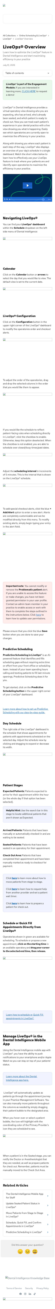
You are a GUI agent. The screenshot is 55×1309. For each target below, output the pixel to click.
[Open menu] (49, 5)
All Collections (9, 35)
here (38, 614)
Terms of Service (14, 1288)
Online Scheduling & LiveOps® (33, 35)
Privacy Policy (42, 1288)
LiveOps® (7, 38)
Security (29, 1288)
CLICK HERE (29, 91)
